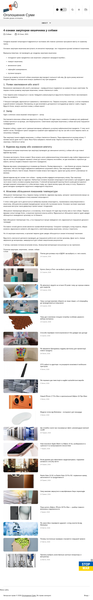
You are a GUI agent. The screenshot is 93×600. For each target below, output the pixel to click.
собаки (36, 249)
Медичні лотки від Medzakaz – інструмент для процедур (61, 412)
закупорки (14, 249)
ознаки (30, 249)
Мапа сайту (4, 590)
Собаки (8, 34)
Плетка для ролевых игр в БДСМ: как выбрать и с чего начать (63, 253)
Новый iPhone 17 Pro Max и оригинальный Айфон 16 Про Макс (63, 396)
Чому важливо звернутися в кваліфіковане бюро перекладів (62, 491)
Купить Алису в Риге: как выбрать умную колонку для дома (62, 269)
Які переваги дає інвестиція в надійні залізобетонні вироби (62, 380)
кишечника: (23, 249)
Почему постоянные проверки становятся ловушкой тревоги (62, 539)
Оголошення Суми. (29, 595)
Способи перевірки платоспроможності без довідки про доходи (63, 333)
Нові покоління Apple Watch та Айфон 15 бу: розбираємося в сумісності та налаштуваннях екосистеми (63, 445)
